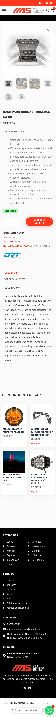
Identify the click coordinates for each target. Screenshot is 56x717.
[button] (48, 30)
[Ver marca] (12, 255)
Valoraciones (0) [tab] (14, 279)
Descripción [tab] (11, 272)
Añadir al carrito (39, 221)
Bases (17, 241)
